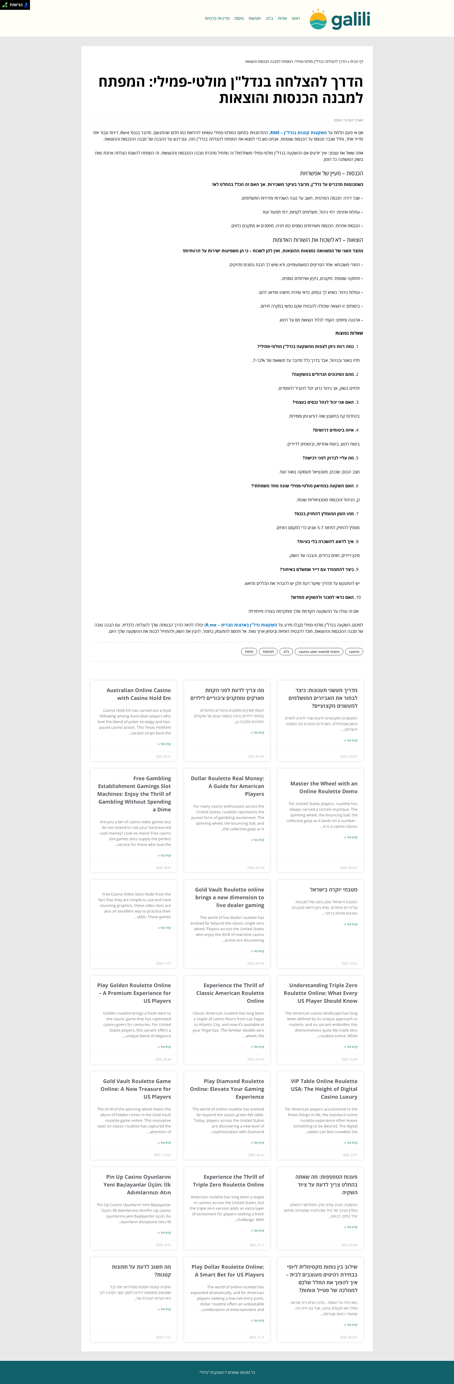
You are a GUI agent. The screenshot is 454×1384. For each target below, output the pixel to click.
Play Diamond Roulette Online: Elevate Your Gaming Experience (227, 1088)
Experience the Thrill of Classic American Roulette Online (230, 992)
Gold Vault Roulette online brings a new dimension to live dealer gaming (229, 897)
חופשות (255, 18)
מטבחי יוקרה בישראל (334, 889)
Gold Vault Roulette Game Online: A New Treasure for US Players (135, 1088)
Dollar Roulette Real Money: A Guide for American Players (227, 786)
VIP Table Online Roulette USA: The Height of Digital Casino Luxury (324, 1088)
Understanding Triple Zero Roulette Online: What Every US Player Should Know (321, 992)
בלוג (269, 18)
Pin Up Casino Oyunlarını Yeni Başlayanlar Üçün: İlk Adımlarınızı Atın (137, 1184)
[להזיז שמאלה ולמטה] (3, 6)
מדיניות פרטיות (217, 18)
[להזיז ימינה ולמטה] (6, 6)
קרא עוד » (351, 740)
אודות (282, 18)
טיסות (239, 18)
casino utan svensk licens (319, 651)
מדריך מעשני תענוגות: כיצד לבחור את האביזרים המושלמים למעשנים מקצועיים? (323, 697)
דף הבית (356, 61)
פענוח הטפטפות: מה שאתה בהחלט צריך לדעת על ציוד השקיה (326, 1184)
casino (354, 651)
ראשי (296, 18)
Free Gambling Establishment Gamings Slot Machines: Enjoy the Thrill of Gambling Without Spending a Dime (134, 794)
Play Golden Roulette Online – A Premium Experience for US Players (134, 992)
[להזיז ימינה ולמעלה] (6, 3)
